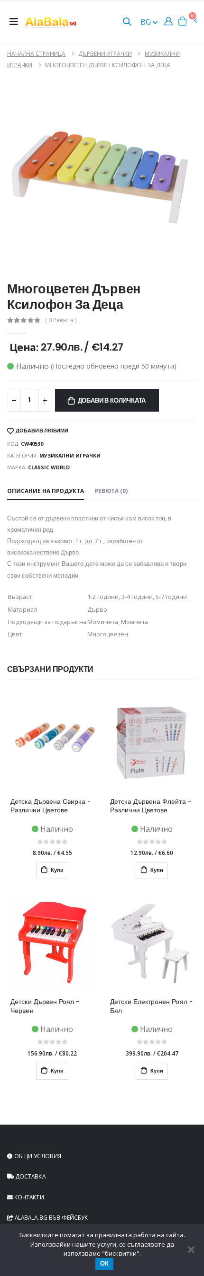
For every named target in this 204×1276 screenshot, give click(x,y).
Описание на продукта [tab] (45, 490)
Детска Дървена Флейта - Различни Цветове (150, 806)
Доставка (30, 1176)
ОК (104, 1263)
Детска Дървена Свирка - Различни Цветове (50, 806)
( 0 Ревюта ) (61, 320)
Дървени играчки (104, 54)
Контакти (28, 1197)
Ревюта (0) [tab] (111, 490)
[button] (127, 22)
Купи (56, 870)
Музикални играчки (70, 455)
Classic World (49, 467)
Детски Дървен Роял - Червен (44, 1006)
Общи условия (37, 1156)
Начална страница (36, 54)
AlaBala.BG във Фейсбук (50, 1217)
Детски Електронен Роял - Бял (151, 1006)
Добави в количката (112, 400)
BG (146, 22)
